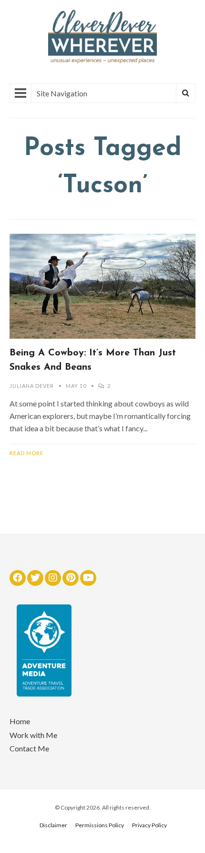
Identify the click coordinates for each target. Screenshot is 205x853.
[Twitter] (35, 578)
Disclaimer (53, 825)
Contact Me (29, 748)
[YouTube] (88, 578)
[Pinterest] (70, 578)
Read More (26, 453)
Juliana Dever (32, 386)
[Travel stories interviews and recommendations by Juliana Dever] (102, 60)
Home (20, 721)
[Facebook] (18, 578)
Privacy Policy (149, 825)
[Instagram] (53, 578)
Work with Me (33, 734)
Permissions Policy (99, 825)
